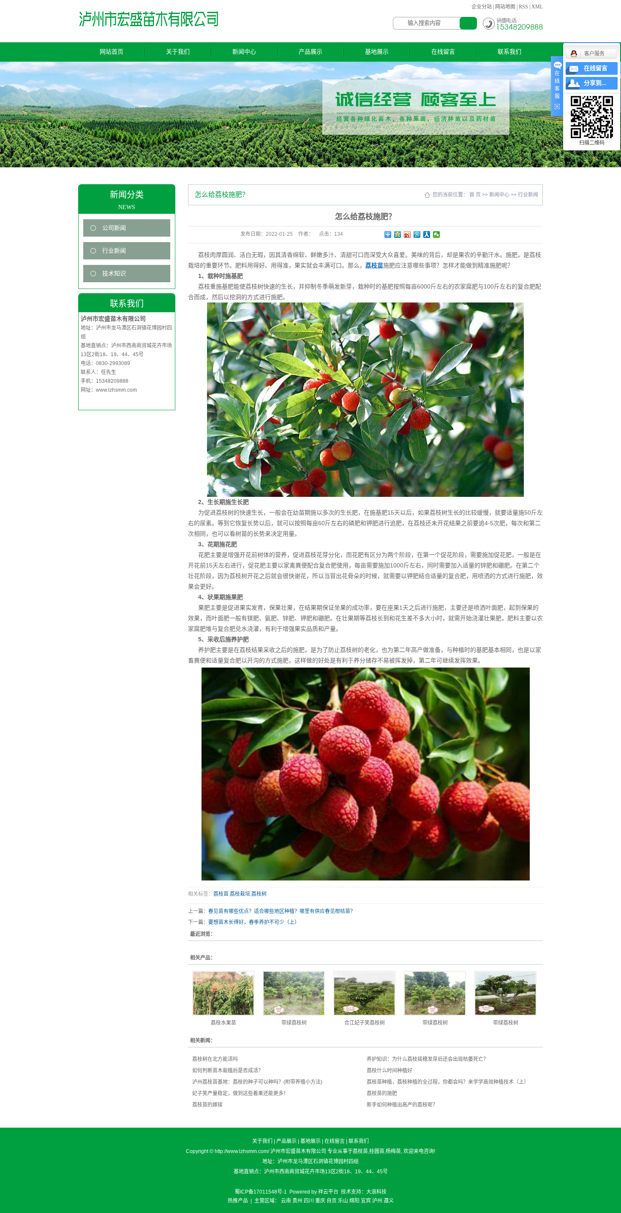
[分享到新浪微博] (407, 234)
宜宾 (366, 1201)
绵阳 (354, 1201)
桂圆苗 (376, 1151)
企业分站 (481, 7)
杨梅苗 (393, 1151)
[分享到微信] (436, 234)
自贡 (332, 1201)
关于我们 (178, 52)
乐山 (343, 1201)
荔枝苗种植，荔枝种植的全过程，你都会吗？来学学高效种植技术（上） (448, 1082)
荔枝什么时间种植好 (389, 1071)
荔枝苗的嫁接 (207, 1105)
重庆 (320, 1201)
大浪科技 (376, 1192)
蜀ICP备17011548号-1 (261, 1192)
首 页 (475, 195)
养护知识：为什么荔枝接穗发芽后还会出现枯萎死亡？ (427, 1059)
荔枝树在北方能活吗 (215, 1059)
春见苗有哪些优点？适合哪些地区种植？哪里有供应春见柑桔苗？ (281, 911)
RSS (523, 7)
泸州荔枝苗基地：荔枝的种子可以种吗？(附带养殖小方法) (257, 1082)
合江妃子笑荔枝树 (364, 1023)
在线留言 (443, 52)
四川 (309, 1201)
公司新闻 (114, 228)
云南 (286, 1201)
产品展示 (310, 52)
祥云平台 (328, 1192)
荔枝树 (259, 894)
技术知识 (114, 273)
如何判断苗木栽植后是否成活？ (227, 1071)
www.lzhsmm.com (116, 390)
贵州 (297, 1201)
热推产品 (238, 1201)
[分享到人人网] (426, 234)
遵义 (389, 1201)
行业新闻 (114, 251)
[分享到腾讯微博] (417, 234)
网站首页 (111, 52)
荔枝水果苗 (223, 1023)
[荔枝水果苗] (223, 993)
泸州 (377, 1201)
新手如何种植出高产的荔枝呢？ (402, 1105)
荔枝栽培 (240, 894)
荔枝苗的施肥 (382, 1093)
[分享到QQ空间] (397, 234)
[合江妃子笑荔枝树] (364, 993)
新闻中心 (244, 52)
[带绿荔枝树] (294, 993)
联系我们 (509, 52)
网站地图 (505, 7)
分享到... (595, 83)
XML (537, 7)
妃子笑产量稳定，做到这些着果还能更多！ (240, 1093)
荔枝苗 (221, 894)
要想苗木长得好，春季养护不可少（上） (254, 922)
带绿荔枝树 (294, 1023)
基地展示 (377, 52)
